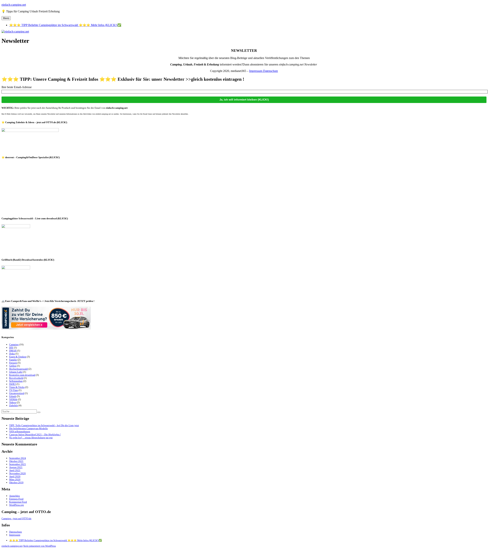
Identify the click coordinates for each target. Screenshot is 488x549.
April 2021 (14, 470)
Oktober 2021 (16, 461)
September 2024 (17, 458)
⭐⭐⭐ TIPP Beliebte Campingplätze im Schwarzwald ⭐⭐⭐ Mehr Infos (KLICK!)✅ (65, 25)
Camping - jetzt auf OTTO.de (16, 518)
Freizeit (13, 362)
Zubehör (13, 405)
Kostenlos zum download (22, 374)
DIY (11, 347)
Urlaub (12, 396)
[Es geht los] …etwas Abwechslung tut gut (31, 437)
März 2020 (14, 479)
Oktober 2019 (16, 482)
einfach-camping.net (14, 4)
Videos (12, 402)
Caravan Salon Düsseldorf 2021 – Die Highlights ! (35, 434)
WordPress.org (16, 505)
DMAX (13, 350)
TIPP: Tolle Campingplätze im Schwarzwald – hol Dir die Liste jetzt (44, 425)
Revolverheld (16, 378)
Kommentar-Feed (18, 501)
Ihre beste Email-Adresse (17, 87)
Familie (13, 359)
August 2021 (15, 467)
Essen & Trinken (17, 356)
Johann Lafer (15, 371)
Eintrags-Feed (16, 498)
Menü (6, 18)
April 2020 (14, 476)
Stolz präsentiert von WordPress (39, 545)
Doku (12, 353)
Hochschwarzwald (18, 368)
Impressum (256, 71)
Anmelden (14, 495)
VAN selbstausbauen (19, 431)
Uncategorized (16, 393)
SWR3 (12, 384)
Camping (14, 344)
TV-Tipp (13, 390)
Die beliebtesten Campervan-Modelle (28, 428)
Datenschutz (270, 71)
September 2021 (17, 464)
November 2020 (17, 473)
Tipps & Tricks (17, 387)
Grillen (12, 365)
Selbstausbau (16, 381)
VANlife (13, 399)
